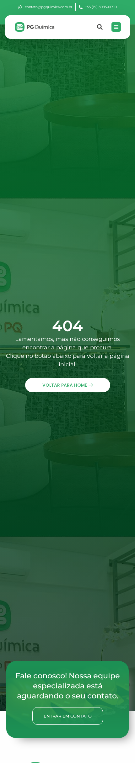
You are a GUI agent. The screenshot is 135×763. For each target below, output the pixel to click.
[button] (99, 27)
